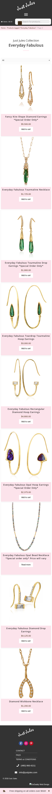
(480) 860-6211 (28, 765)
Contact (20, 751)
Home (3, 28)
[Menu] (26, 15)
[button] (49, 791)
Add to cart (26, 129)
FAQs (18, 755)
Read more (26, 565)
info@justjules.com (28, 772)
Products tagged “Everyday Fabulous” (21, 28)
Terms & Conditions (26, 759)
